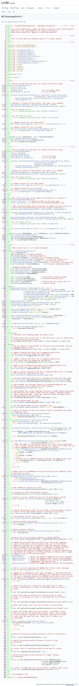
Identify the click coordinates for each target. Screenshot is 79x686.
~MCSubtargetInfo (23, 306)
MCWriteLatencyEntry (23, 270)
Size (33, 622)
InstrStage (19, 277)
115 (4, 209)
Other (46, 129)
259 (4, 441)
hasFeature (19, 326)
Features (29, 140)
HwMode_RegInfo (18, 560)
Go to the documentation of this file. (13, 22)
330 (4, 555)
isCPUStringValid (21, 518)
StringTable (14, 257)
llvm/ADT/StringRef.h (25, 53)
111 (4, 203)
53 (4, 109)
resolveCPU (57, 518)
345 (4, 579)
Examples (56, 8)
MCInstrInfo (54, 502)
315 (4, 531)
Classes (40, 8)
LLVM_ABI (17, 251)
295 (4, 499)
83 (4, 158)
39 (4, 87)
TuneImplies (28, 158)
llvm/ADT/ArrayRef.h (25, 50)
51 (4, 106)
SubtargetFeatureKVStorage (25, 138)
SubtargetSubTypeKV (22, 151)
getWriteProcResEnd (40, 420)
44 (4, 95)
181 (4, 315)
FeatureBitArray (16, 92)
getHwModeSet (29, 569)
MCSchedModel (20, 264)
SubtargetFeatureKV (22, 85)
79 (4, 151)
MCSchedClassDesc (23, 415)
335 (4, 563)
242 (4, 413)
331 (4, 557)
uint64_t (42, 355)
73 (4, 141)
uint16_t (13, 87)
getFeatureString (25, 323)
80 (4, 153)
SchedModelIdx (23, 154)
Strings (17, 141)
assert (14, 431)
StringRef (26, 124)
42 (4, 92)
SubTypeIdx (22, 203)
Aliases (53, 238)
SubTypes (29, 236)
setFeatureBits (20, 317)
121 (4, 219)
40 (4, 88)
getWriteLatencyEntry (41, 428)
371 (4, 621)
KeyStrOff (21, 87)
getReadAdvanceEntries (19, 476)
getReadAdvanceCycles (22, 441)
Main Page (5, 8)
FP (54, 299)
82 (4, 156)
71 (4, 138)
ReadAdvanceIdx (64, 449)
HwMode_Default (18, 557)
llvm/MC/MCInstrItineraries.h (28, 56)
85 (4, 161)
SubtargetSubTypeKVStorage (25, 235)
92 (4, 172)
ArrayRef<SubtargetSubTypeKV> (21, 261)
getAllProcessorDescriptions (45, 523)
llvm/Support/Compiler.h (26, 59)
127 (4, 228)
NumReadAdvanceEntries (37, 450)
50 (4, 104)
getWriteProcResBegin (41, 413)
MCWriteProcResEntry (23, 269)
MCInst (16, 77)
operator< (18, 124)
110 (4, 201)
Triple (12, 252)
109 (4, 199)
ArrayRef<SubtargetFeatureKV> (21, 259)
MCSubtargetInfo (27, 251)
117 (4, 212)
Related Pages (14, 8)
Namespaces (30, 8)
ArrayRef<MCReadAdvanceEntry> (21, 475)
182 (4, 317)
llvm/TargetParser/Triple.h (27, 63)
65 (4, 129)
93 (4, 174)
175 (4, 306)
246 (4, 420)
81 (4, 154)
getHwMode (28, 579)
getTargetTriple (28, 309)
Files (48, 8)
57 (4, 116)
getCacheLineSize (31, 621)
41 (4, 90)
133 (4, 238)
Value (20, 90)
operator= (30, 106)
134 (4, 240)
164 (4, 288)
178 (4, 310)
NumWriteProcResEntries (52, 423)
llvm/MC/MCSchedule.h (25, 58)
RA (46, 297)
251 (4, 428)
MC (14, 12)
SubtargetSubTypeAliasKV (24, 199)
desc (22, 116)
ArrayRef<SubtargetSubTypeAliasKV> (24, 262)
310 (4, 523)
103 (4, 190)
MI (57, 500)
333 (4, 560)
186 (4, 323)
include (3, 12)
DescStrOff (22, 88)
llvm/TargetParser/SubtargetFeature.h (32, 61)
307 (4, 518)
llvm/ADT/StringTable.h (26, 55)
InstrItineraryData (17, 489)
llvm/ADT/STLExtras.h (25, 51)
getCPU (21, 310)
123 (4, 222)
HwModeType (19, 555)
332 (4, 558)
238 (4, 407)
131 (4, 235)
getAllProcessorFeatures (43, 531)
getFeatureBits (33, 315)
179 (4, 312)
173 (4, 302)
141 (4, 251)
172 (4, 301)
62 (4, 124)
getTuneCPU (23, 312)
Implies (26, 92)
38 (4, 85)
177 (4, 309)
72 (4, 140)
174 (4, 304)
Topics (23, 8)
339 (4, 569)
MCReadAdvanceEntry (22, 272)
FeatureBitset (15, 281)
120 (4, 217)
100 (4, 185)
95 (4, 177)
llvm (9, 12)
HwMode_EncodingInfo (20, 563)
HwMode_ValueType (18, 558)
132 (4, 236)
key (21, 109)
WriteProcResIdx (43, 417)
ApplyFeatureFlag (34, 375)
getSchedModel (32, 407)
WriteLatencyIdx (43, 436)
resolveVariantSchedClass (34, 499)
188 (4, 326)
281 (4, 476)
